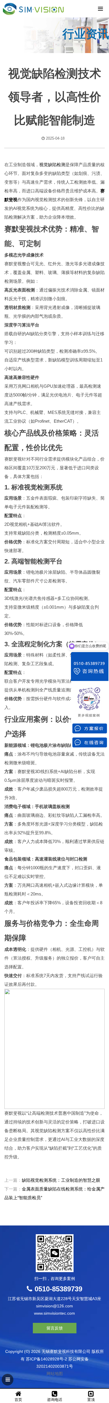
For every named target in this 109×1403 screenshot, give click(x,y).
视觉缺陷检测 (52, 164)
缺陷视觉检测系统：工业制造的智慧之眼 (61, 1180)
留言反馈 (55, 1328)
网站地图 (55, 1373)
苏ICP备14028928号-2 (46, 1359)
